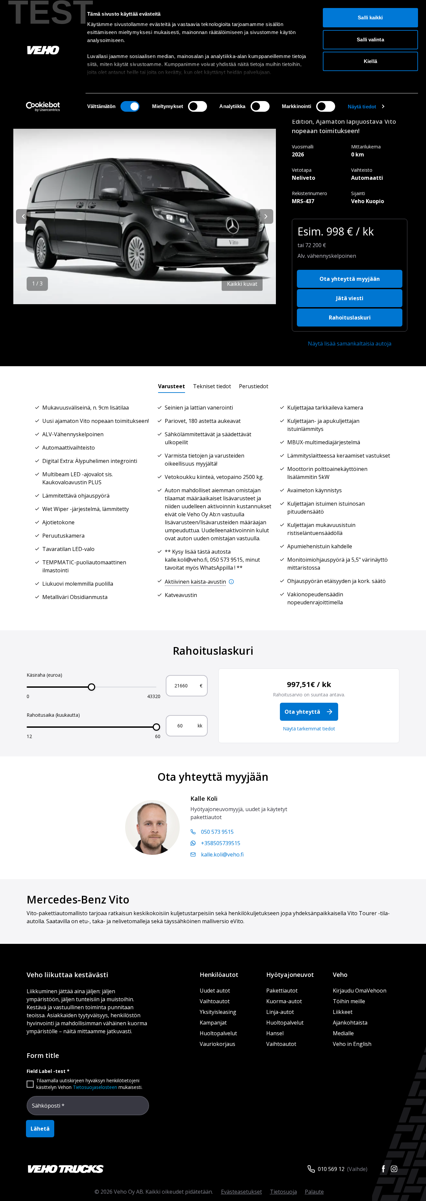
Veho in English (352, 1044)
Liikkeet (342, 1012)
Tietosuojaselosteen (95, 1087)
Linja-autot (280, 1012)
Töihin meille (349, 1001)
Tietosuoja (283, 1191)
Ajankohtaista (350, 1022)
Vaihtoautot (215, 1001)
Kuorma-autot (284, 1001)
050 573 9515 (217, 831)
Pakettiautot (282, 990)
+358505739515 (220, 843)
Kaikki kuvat (242, 283)
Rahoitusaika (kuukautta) (53, 715)
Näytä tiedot (362, 106)
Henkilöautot (219, 975)
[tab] (171, 386)
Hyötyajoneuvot (290, 975)
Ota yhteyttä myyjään (350, 278)
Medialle (343, 1033)
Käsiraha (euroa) (44, 675)
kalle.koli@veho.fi (222, 854)
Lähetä (40, 1128)
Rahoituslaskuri (350, 317)
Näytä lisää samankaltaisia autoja (349, 343)
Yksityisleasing (218, 1012)
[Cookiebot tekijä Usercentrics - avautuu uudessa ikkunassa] (43, 107)
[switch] (197, 106)
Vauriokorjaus (217, 1044)
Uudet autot (215, 990)
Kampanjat (213, 1022)
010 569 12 (331, 1169)
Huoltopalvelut (218, 1033)
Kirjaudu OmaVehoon (359, 990)
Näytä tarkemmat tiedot (309, 728)
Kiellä (370, 61)
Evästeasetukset (241, 1191)
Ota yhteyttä (302, 711)
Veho (340, 975)
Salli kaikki (370, 17)
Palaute (314, 1191)
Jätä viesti (349, 298)
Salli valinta (370, 39)
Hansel (275, 1033)
